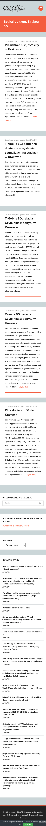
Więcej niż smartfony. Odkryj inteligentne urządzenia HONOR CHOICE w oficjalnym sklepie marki (20, 712)
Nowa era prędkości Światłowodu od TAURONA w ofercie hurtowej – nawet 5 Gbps (22, 686)
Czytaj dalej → (25, 387)
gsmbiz (23, 41)
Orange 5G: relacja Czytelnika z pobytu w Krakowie (20, 319)
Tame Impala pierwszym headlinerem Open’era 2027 (22, 633)
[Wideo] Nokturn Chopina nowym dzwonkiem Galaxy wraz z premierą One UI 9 (21, 698)
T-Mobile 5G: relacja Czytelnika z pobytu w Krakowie (20, 223)
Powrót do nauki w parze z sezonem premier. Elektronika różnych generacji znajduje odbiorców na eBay (21, 596)
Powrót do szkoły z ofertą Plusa (16, 608)
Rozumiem (28, 824)
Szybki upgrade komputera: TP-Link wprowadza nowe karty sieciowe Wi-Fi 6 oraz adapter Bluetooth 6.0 (21, 620)
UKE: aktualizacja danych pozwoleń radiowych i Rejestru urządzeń (22, 567)
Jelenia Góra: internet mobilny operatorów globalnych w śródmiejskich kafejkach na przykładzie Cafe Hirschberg (20, 673)
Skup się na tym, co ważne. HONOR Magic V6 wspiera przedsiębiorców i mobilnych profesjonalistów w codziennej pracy (21, 581)
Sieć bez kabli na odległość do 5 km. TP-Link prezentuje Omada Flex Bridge (21, 766)
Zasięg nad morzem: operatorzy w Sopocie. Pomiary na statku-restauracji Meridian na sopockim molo (21, 741)
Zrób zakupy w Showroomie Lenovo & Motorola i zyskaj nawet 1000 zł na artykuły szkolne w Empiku (20, 646)
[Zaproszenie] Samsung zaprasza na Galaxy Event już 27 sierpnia (21, 754)
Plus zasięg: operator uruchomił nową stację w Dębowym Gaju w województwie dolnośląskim (22, 659)
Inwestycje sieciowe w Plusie (15, 526)
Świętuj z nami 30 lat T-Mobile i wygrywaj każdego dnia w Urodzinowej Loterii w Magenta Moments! (20, 727)
